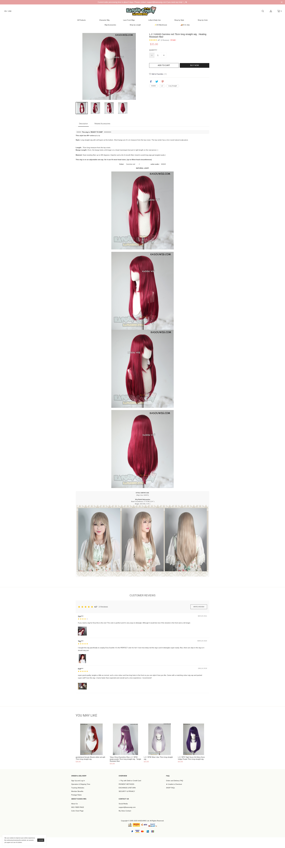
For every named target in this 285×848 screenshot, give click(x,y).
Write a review (198, 607)
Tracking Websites (77, 788)
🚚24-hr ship (185, 25)
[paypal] (153, 825)
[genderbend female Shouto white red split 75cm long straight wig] (91, 739)
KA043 (153, 86)
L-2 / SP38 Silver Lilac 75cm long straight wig (158, 758)
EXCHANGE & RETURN (127, 788)
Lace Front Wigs (129, 20)
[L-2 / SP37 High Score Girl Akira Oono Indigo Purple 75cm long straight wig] (193, 739)
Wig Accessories (110, 25)
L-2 (162, 86)
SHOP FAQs (170, 788)
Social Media (123, 804)
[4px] (144, 825)
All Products (81, 20)
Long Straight (172, 86)
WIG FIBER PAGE (77, 807)
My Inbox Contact (125, 811)
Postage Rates (76, 795)
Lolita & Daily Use (154, 20)
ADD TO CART (164, 65)
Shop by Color (203, 20)
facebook (151, 81)
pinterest (162, 81)
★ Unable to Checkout (174, 784)
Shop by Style (179, 20)
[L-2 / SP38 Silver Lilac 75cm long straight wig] (159, 739)
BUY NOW (194, 65)
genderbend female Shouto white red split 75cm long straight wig (90, 758)
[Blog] (130, 825)
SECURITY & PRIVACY (127, 791)
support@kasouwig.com (127, 807)
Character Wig (104, 20)
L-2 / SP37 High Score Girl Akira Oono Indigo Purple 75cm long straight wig (191, 758)
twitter (156, 81)
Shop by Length (135, 25)
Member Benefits (77, 791)
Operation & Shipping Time (80, 784)
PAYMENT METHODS (126, 784)
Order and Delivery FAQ (174, 780)
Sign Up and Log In (78, 780)
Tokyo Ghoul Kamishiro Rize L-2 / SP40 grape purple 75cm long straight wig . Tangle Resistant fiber (125, 759)
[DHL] (136, 825)
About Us (74, 804)
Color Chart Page (77, 811)
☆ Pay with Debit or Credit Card (130, 780)
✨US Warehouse (161, 25)
